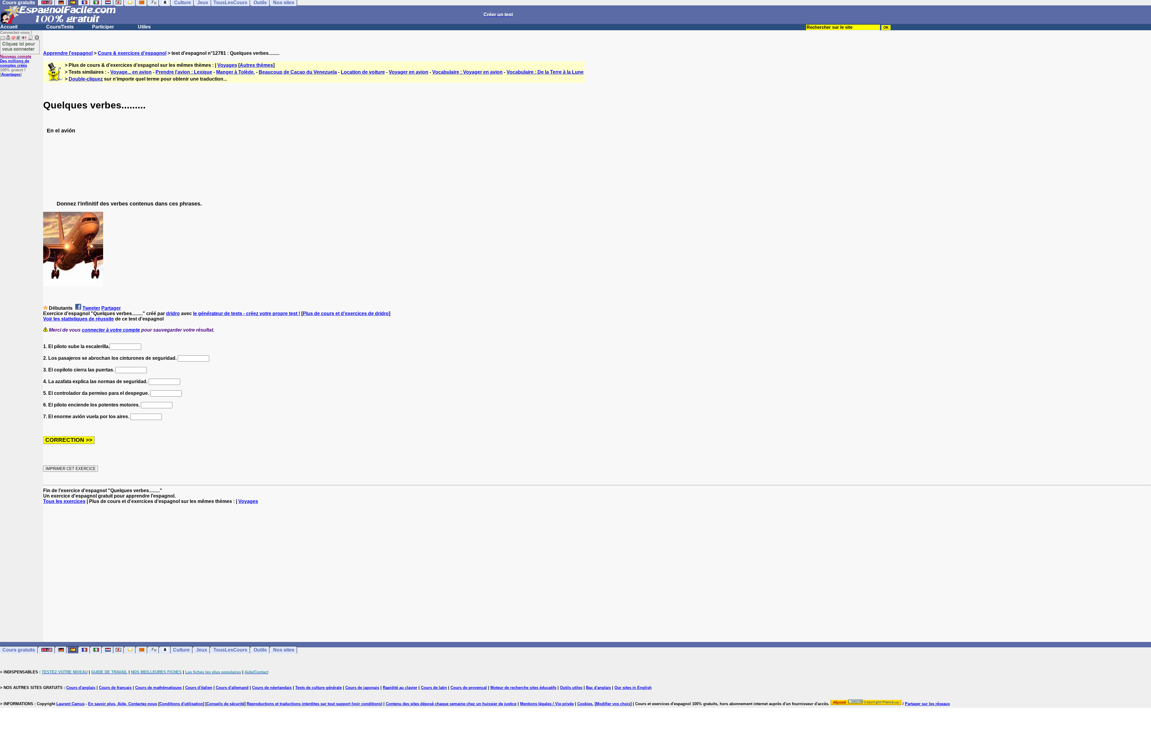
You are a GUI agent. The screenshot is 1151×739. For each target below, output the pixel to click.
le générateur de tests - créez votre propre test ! (246, 313)
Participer (103, 26)
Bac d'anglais (598, 687)
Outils (260, 649)
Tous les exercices (64, 501)
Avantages (10, 74)
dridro (173, 313)
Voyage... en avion (131, 72)
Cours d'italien (198, 687)
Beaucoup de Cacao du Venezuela (298, 72)
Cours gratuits (18, 649)
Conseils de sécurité (225, 704)
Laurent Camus (70, 704)
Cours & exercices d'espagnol (132, 53)
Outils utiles (571, 687)
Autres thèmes (256, 65)
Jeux (201, 649)
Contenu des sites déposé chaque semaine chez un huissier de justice (451, 704)
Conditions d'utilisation (181, 704)
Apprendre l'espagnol (68, 53)
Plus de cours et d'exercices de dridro (346, 313)
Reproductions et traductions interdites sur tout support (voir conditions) (314, 704)
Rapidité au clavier (400, 687)
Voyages (227, 65)
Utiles (144, 26)
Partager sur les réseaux (927, 704)
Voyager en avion (408, 72)
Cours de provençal (469, 687)
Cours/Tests (60, 26)
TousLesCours (230, 649)
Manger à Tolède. (235, 72)
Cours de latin (434, 687)
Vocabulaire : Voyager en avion (467, 72)
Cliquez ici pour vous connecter (18, 46)
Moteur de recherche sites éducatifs (523, 687)
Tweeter (91, 308)
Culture (181, 649)
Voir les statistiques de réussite (78, 318)
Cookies (584, 704)
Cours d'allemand (232, 687)
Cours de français (115, 687)
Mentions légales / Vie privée (547, 704)
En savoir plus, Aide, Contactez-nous (122, 704)
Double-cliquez (86, 78)
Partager (111, 308)
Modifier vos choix (613, 704)
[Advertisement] (597, 573)
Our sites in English (633, 687)
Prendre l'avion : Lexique (184, 72)
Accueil (8, 26)
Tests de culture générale (318, 687)
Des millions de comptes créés (15, 61)
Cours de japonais (362, 687)
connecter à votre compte (111, 330)
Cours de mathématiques (158, 687)
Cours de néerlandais (272, 687)
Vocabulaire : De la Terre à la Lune (545, 72)
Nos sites (283, 649)
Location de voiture (363, 72)
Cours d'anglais (80, 687)
